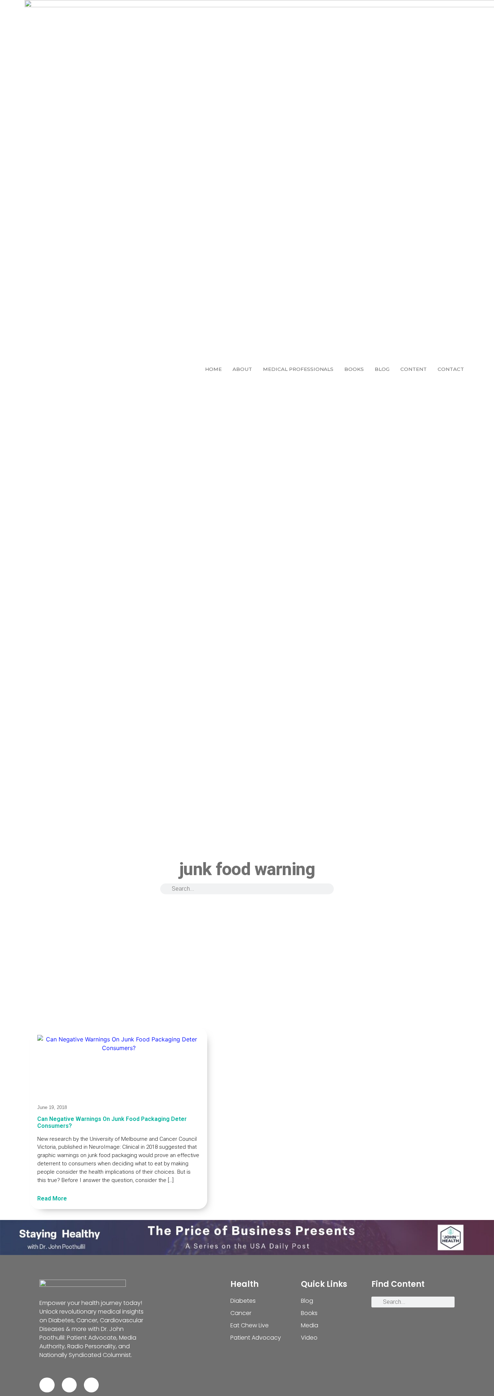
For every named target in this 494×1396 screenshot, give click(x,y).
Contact (451, 369)
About (242, 369)
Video (309, 1337)
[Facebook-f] (46, 1385)
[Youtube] (91, 1385)
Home (213, 369)
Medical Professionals (298, 369)
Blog (382, 369)
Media (309, 1325)
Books (354, 369)
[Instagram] (69, 1385)
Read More (52, 1198)
